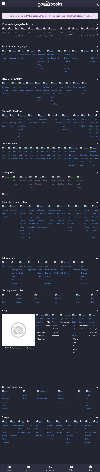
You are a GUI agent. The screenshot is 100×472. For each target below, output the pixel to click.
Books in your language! (14, 46)
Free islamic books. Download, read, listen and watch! (50, 16)
